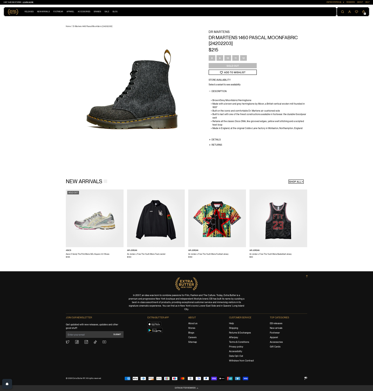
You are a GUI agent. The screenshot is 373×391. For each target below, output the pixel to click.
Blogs (191, 333)
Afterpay (233, 337)
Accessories (276, 342)
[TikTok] (95, 342)
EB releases (276, 323)
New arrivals (276, 328)
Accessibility (235, 351)
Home (68, 26)
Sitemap (192, 342)
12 (243, 58)
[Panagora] (305, 378)
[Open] (7, 384)
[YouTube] (104, 342)
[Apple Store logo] (154, 324)
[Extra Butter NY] (13, 12)
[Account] (349, 12)
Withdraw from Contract (241, 361)
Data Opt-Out (236, 356)
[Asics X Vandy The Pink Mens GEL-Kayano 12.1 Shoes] (95, 225)
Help (231, 323)
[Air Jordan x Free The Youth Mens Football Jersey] (217, 225)
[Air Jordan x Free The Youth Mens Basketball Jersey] (278, 225)
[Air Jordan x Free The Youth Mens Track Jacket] (156, 225)
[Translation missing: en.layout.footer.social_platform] (67, 342)
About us (192, 323)
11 (236, 58)
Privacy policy (236, 347)
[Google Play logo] (155, 330)
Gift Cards (275, 347)
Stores (191, 328)
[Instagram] (86, 342)
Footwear (275, 333)
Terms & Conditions (239, 342)
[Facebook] (77, 342)
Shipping (233, 328)
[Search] (342, 12)
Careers (192, 337)
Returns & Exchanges (240, 333)
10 (228, 58)
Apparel (274, 337)
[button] (186, 388)
